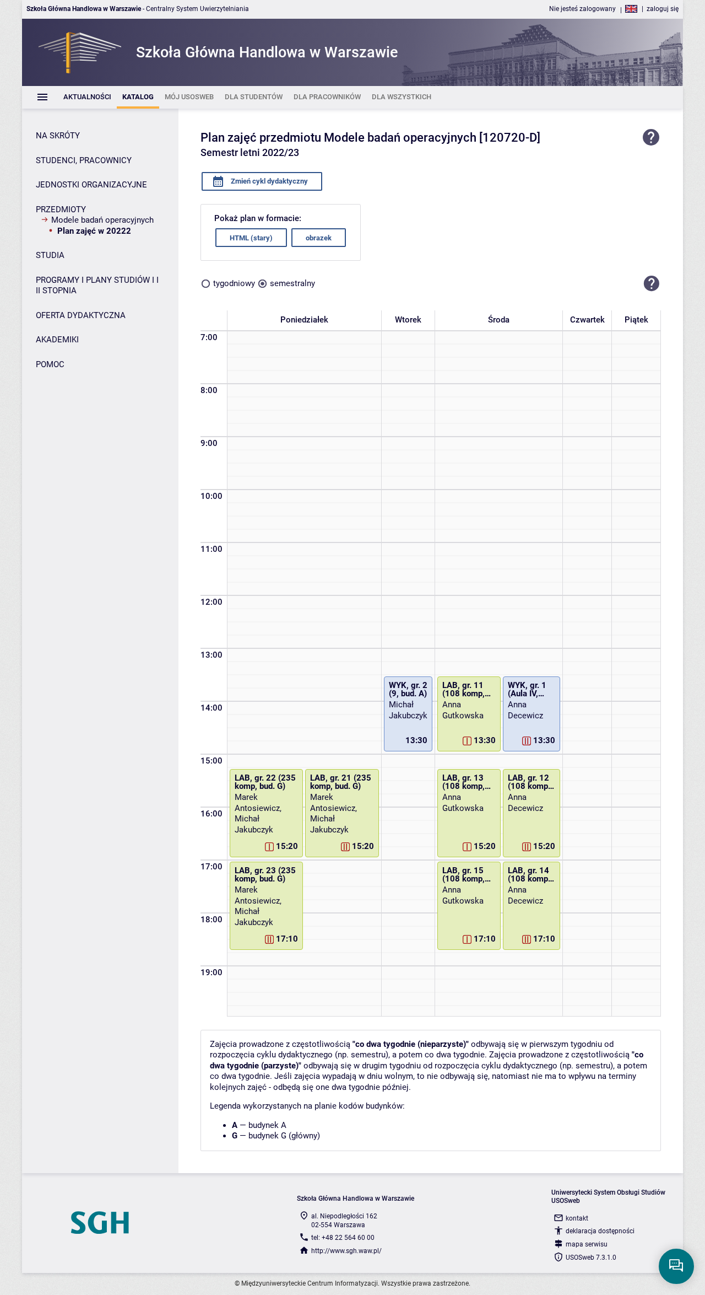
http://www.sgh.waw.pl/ (346, 1251)
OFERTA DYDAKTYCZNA (81, 315)
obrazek (319, 238)
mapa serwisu (587, 1244)
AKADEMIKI (57, 340)
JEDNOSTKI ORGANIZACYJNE (91, 185)
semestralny (292, 283)
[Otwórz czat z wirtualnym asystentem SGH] (676, 1266)
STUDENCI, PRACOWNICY (84, 160)
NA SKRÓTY (58, 136)
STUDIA (50, 255)
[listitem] (87, 97)
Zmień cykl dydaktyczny (268, 181)
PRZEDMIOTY (61, 209)
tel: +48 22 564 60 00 (343, 1238)
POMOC (50, 364)
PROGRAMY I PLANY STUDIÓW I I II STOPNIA (97, 285)
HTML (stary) (251, 238)
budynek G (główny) (284, 1136)
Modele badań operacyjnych (102, 220)
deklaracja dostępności (600, 1231)
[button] (651, 283)
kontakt (577, 1218)
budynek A (267, 1125)
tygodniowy (234, 283)
